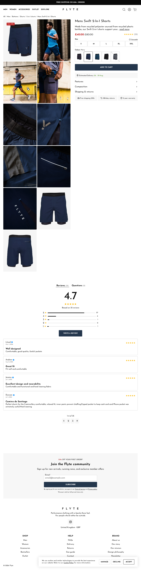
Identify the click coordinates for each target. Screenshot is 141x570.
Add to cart (106, 67)
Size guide (70, 552)
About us (116, 540)
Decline (116, 562)
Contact (70, 556)
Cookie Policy (69, 563)
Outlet (35, 9)
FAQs (70, 540)
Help (70, 536)
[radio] (79, 57)
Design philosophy (116, 552)
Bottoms (15, 16)
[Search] (124, 9)
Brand (115, 536)
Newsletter (115, 556)
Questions (78, 286)
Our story (116, 544)
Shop (25, 536)
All (4, 16)
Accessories (24, 9)
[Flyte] (70, 508)
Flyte (11, 565)
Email (47, 475)
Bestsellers (25, 552)
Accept (129, 562)
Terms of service (80, 489)
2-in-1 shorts (31, 16)
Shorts (22, 16)
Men (5, 9)
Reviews (62, 286)
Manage (104, 562)
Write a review (70, 333)
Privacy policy (92, 489)
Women (13, 9)
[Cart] (135, 9)
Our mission (116, 548)
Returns (70, 548)
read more (124, 29)
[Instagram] (70, 522)
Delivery (70, 544)
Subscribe (71, 484)
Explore (45, 9)
